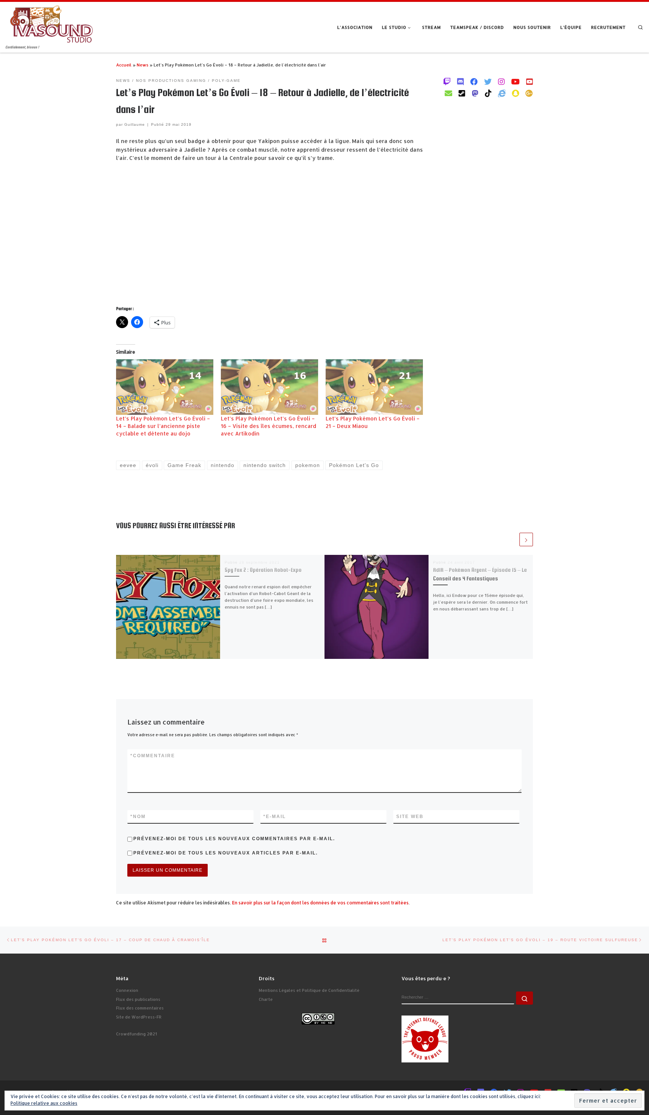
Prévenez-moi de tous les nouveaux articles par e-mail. (225, 853)
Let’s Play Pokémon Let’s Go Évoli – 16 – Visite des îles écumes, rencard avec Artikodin (268, 426)
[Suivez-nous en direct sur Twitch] (447, 81)
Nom (138, 816)
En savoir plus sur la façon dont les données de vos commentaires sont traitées (320, 903)
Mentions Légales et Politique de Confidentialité (309, 990)
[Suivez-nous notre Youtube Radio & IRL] (529, 81)
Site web (410, 816)
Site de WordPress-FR (138, 1017)
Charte (266, 999)
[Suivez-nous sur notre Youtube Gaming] (515, 81)
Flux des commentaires (140, 1008)
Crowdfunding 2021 (136, 1034)
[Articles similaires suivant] (526, 539)
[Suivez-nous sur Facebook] (474, 81)
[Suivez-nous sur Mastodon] (475, 93)
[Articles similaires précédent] (511, 539)
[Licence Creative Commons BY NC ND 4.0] (318, 1018)
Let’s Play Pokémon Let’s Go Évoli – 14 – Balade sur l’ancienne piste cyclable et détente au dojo (163, 426)
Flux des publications (138, 999)
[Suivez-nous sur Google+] (529, 93)
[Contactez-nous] (448, 93)
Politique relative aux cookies (44, 1103)
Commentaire (152, 755)
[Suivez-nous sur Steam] (462, 93)
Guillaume (134, 124)
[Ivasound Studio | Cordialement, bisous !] (52, 23)
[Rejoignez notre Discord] (460, 81)
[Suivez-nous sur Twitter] (488, 81)
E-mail (274, 816)
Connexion (127, 990)
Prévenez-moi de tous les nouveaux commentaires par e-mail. (234, 838)
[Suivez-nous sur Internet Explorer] (502, 93)
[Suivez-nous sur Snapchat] (515, 93)
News (142, 65)
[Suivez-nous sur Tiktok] (488, 93)
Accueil (123, 65)
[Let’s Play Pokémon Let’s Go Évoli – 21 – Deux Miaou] (374, 387)
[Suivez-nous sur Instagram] (501, 81)
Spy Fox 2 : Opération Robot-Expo (263, 570)
